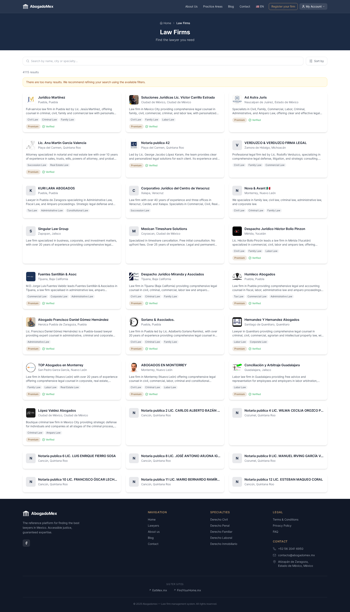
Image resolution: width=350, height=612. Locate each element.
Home (167, 23)
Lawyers (153, 525)
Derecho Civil (219, 519)
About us (154, 531)
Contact (245, 6)
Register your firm (283, 6)
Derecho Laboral (221, 537)
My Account (314, 6)
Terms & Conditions (285, 519)
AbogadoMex (41, 6)
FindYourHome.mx (187, 590)
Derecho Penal (219, 525)
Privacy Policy (282, 525)
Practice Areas (212, 6)
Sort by (319, 61)
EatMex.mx (158, 590)
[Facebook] (26, 543)
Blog (231, 6)
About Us (191, 6)
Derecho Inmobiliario (223, 543)
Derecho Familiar (221, 531)
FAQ (275, 531)
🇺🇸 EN (260, 6)
